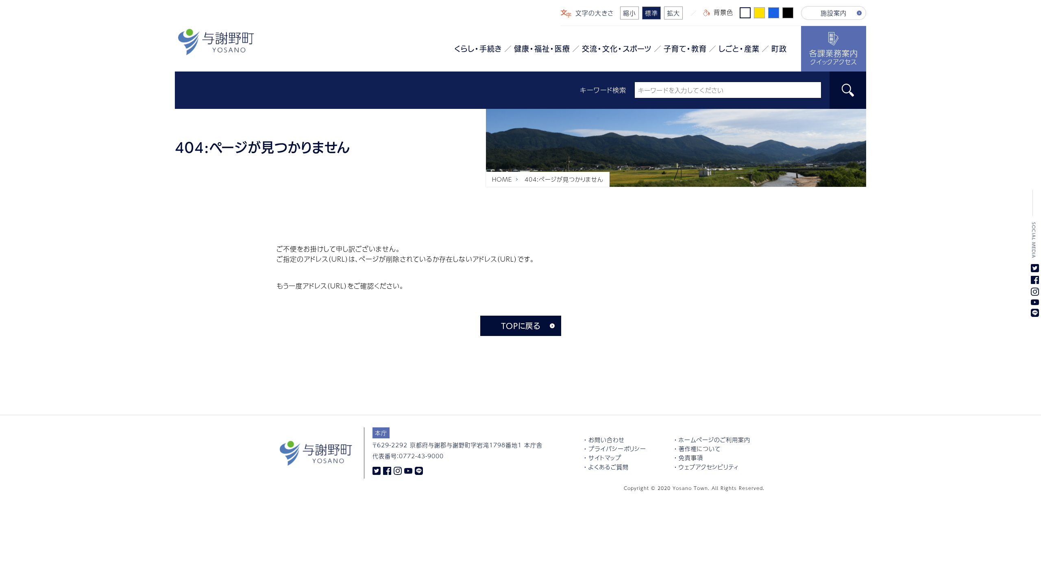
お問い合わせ (606, 439)
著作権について (700, 448)
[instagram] (398, 470)
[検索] (848, 90)
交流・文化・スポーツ (617, 48)
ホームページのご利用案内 (714, 439)
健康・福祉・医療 (542, 48)
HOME (502, 179)
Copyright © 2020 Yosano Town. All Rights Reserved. (694, 488)
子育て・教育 (685, 48)
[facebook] (387, 470)
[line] (419, 470)
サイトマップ (604, 457)
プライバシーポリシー (617, 448)
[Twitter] (376, 470)
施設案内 (834, 12)
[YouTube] (408, 470)
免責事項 (691, 457)
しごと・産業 (739, 48)
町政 (779, 48)
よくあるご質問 (608, 466)
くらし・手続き (478, 48)
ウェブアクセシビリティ (709, 466)
